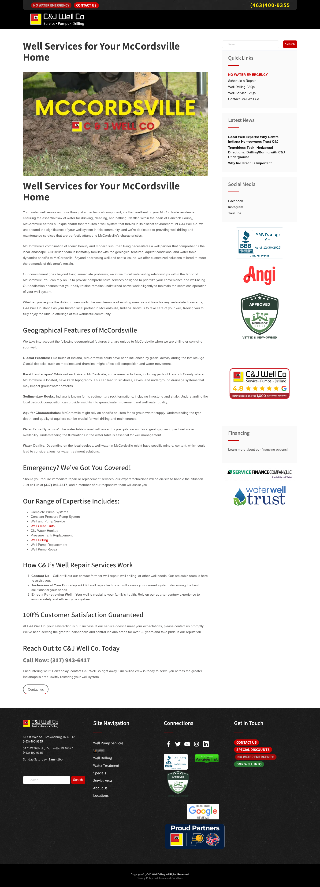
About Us (100, 788)
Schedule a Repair (242, 81)
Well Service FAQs (242, 93)
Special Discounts (252, 749)
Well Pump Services (108, 743)
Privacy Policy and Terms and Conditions (160, 878)
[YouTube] (187, 744)
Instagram (235, 207)
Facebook (235, 201)
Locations (101, 795)
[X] (177, 744)
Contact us (36, 689)
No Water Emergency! (256, 756)
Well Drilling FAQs (241, 87)
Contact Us (86, 5)
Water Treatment (106, 765)
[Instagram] (196, 744)
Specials (99, 773)
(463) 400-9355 (33, 741)
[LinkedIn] (206, 744)
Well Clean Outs (43, 526)
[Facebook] (168, 744)
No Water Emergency (51, 5)
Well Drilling (39, 540)
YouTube (234, 213)
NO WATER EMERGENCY (248, 74)
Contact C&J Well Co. (244, 99)
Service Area (102, 780)
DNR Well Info (249, 764)
